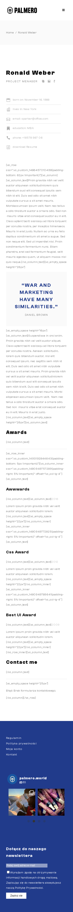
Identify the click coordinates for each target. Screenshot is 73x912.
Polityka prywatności (21, 743)
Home (10, 32)
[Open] (22, 802)
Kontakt (11, 754)
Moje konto (14, 749)
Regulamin (14, 738)
